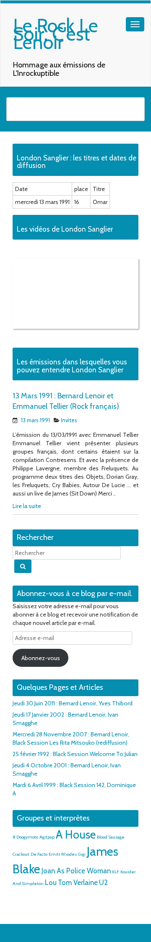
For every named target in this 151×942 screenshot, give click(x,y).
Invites (69, 420)
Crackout (21, 854)
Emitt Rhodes (63, 854)
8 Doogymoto (25, 837)
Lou (51, 882)
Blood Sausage (111, 837)
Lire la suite (27, 506)
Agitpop (47, 837)
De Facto (39, 854)
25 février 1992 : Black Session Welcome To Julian (75, 754)
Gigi (82, 854)
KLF (115, 872)
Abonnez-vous (40, 658)
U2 (103, 882)
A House (76, 834)
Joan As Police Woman (76, 871)
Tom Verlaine (78, 882)
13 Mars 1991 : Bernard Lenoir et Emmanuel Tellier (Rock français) (66, 401)
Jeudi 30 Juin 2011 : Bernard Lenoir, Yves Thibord (73, 703)
